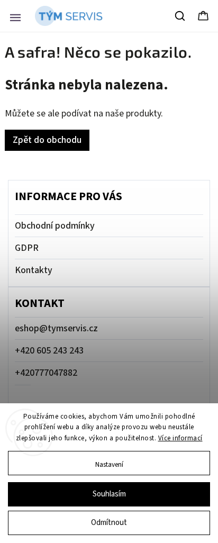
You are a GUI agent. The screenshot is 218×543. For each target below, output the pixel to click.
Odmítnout (109, 522)
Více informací (180, 438)
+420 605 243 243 (49, 350)
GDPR (27, 248)
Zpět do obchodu (47, 140)
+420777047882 (46, 372)
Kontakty (33, 270)
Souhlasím (109, 494)
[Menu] (15, 15)
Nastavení (109, 464)
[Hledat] (180, 16)
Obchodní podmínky (55, 225)
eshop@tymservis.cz (56, 328)
